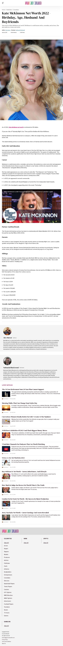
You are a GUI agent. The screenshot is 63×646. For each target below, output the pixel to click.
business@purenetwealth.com (8, 637)
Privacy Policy (5, 639)
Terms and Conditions (6, 641)
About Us (4, 643)
